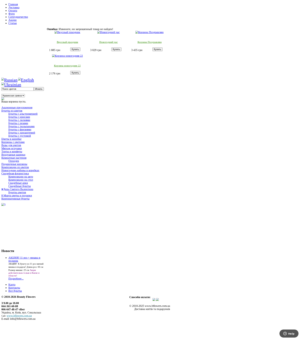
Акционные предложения (16, 107)
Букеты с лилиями (19, 120)
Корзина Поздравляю (150, 42)
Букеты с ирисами (19, 116)
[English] (26, 80)
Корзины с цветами (13, 142)
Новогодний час (108, 42)
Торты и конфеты (11, 151)
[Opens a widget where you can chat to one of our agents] (289, 334)
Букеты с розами (18, 123)
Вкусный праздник (67, 42)
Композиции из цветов (15, 167)
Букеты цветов (17, 192)
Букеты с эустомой (19, 135)
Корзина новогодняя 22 (67, 65)
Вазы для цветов (11, 145)
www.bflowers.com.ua (19, 315)
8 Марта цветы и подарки (16, 195)
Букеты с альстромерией (23, 113)
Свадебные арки (18, 182)
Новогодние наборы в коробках (20, 170)
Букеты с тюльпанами (21, 126)
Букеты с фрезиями (19, 129)
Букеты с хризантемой (21, 132)
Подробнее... (16, 278)
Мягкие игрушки (11, 148)
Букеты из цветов (11, 110)
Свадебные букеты (19, 186)
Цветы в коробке (11, 138)
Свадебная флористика (15, 173)
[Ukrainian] (11, 84)
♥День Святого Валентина (17, 189)
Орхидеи (13, 160)
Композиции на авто (20, 176)
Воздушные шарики (13, 154)
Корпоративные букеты (15, 198)
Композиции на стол (20, 179)
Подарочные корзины (14, 164)
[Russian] (9, 80)
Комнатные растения (13, 157)
